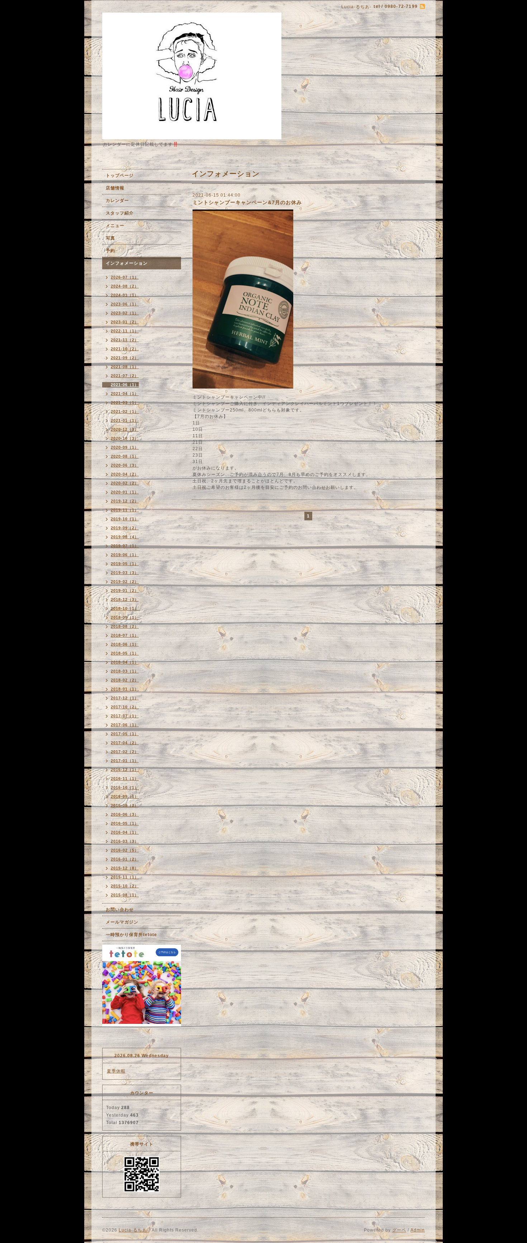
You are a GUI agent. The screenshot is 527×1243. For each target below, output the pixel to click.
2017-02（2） (125, 752)
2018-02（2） (125, 680)
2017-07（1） (125, 716)
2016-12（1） (125, 769)
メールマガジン (122, 922)
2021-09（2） (125, 358)
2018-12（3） (125, 599)
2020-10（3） (125, 438)
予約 (110, 250)
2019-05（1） (125, 564)
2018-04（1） (125, 662)
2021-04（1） (125, 393)
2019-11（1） (125, 510)
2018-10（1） (125, 608)
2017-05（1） (125, 734)
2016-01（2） (125, 859)
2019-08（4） (125, 537)
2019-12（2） (125, 501)
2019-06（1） (125, 555)
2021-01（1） (125, 420)
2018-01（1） (125, 689)
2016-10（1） (125, 787)
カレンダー (117, 200)
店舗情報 (115, 188)
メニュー (115, 225)
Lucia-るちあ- (134, 1230)
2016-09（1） (125, 796)
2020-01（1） (125, 492)
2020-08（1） (125, 456)
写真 (110, 238)
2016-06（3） (125, 814)
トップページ (120, 175)
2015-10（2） (125, 886)
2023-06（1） (125, 304)
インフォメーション (127, 263)
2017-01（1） (125, 760)
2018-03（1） (125, 671)
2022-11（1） (125, 331)
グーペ (399, 1230)
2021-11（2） (125, 340)
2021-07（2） (125, 376)
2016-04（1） (125, 832)
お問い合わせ (120, 909)
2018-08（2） (125, 626)
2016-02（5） (125, 850)
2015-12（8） (125, 868)
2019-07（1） (125, 546)
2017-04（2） (125, 743)
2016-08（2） (125, 805)
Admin (417, 1230)
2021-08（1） (125, 367)
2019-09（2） (125, 528)
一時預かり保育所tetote (131, 934)
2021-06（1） (125, 384)
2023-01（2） (125, 322)
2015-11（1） (125, 877)
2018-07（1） (125, 635)
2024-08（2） (125, 286)
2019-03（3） (125, 572)
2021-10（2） (125, 349)
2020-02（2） (125, 483)
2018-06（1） (125, 644)
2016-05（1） (125, 823)
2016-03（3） (125, 841)
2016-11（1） (125, 778)
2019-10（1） (125, 519)
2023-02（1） (125, 313)
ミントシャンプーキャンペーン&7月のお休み (247, 202)
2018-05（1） (125, 653)
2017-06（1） (125, 725)
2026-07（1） (125, 277)
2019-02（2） (125, 581)
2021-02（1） (125, 411)
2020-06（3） (125, 465)
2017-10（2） (125, 707)
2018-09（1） (125, 617)
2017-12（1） (125, 698)
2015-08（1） (125, 895)
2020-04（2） (125, 474)
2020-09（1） (125, 447)
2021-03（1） (125, 402)
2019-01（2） (125, 590)
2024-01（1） (125, 295)
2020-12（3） (125, 429)
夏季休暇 (116, 1071)
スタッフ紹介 (120, 213)
